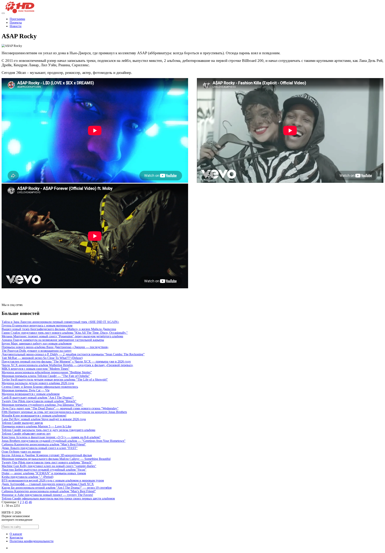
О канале (16, 534)
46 (30, 502)
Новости (15, 26)
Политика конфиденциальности (32, 541)
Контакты (16, 537)
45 (26, 502)
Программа (17, 19)
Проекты (16, 22)
